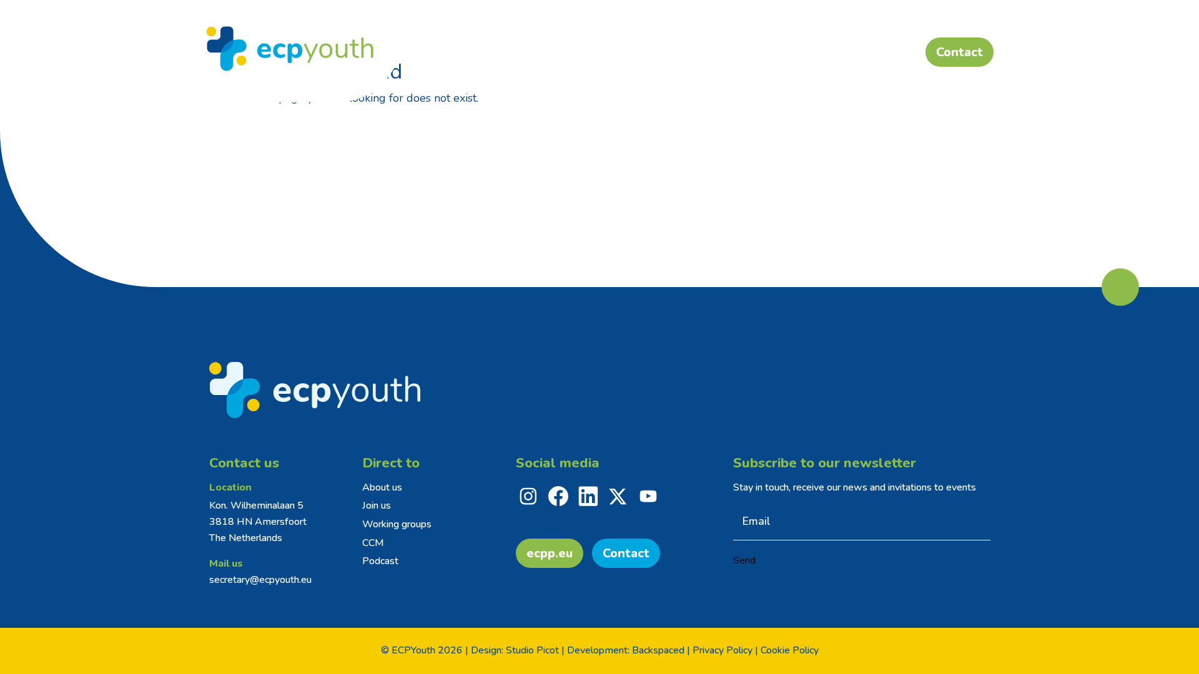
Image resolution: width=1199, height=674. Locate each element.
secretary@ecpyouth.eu (260, 580)
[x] (618, 496)
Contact (626, 553)
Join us (376, 505)
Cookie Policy (790, 650)
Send (744, 560)
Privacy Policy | (725, 650)
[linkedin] (588, 496)
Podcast (380, 561)
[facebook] (558, 496)
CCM (373, 543)
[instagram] (528, 496)
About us (382, 487)
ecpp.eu (549, 553)
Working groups (397, 524)
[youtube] (648, 496)
